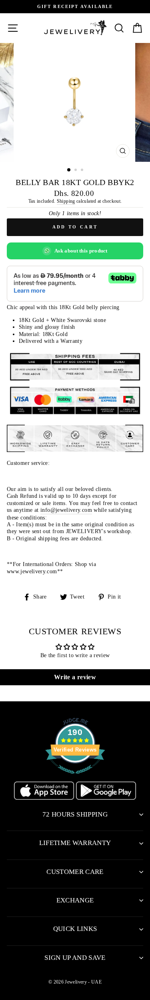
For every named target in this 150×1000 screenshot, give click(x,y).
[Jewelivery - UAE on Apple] (45, 797)
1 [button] (69, 170)
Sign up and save (74, 957)
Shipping (66, 201)
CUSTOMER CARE (74, 872)
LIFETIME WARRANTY (75, 843)
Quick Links (75, 929)
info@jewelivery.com (66, 510)
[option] (75, 6)
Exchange (75, 900)
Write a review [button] (75, 677)
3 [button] (83, 171)
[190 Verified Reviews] (75, 778)
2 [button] (76, 171)
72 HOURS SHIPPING (75, 814)
